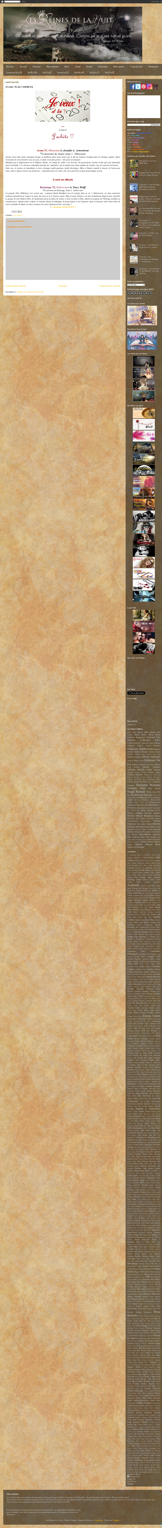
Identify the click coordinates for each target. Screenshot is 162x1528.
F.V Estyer (156, 1033)
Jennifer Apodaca (148, 1106)
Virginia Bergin (148, 1460)
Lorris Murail (137, 1211)
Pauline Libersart (153, 1328)
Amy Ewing (132, 888)
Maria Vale (156, 1242)
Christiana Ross (132, 966)
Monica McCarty (151, 1294)
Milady (130, 815)
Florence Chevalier (141, 1039)
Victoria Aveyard (141, 1458)
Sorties (89, 67)
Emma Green (151, 1016)
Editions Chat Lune (153, 754)
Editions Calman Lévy (136, 754)
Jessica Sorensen (134, 1116)
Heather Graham (134, 1067)
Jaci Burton (140, 1086)
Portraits (10, 67)
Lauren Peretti (150, 1183)
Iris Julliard (151, 1077)
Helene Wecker (140, 1070)
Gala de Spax (141, 1053)
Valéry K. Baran (140, 1453)
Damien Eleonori (133, 987)
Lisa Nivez (149, 1204)
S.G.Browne (136, 1365)
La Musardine (140, 808)
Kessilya (129, 1164)
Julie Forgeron (138, 1133)
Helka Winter (150, 1070)
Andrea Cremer (132, 895)
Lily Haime (156, 1197)
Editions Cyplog (134, 757)
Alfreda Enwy (144, 870)
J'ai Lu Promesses (142, 800)
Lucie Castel (151, 1216)
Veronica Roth (149, 1455)
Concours (37, 67)
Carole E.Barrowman (147, 946)
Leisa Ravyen (151, 1190)
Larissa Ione (132, 1175)
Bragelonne (140, 737)
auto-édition (145, 834)
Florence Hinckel (147, 1041)
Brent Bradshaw (155, 934)
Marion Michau (133, 1254)
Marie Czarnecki (143, 1244)
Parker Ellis (131, 1326)
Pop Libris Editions (144, 824)
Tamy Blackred (155, 1432)
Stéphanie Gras (155, 1415)
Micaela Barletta (154, 1282)
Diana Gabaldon (153, 993)
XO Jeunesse (132, 835)
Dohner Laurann (144, 996)
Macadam (148, 813)
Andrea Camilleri (155, 893)
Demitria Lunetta (140, 994)
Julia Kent (147, 1128)
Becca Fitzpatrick (144, 925)
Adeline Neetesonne (137, 863)
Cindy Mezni (143, 974)
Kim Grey (148, 1164)
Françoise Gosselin (153, 1043)
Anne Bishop (154, 907)
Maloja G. (156, 1235)
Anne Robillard (145, 910)
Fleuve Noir (147, 782)
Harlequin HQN (136, 788)
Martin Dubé (140, 1258)
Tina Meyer (144, 1446)
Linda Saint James (153, 1199)
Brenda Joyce (144, 934)
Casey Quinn (156, 948)
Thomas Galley (146, 1443)
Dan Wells (156, 987)
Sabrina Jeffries (134, 1367)
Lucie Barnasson (139, 1216)
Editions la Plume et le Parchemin (141, 779)
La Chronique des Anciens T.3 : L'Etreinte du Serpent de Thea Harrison (149, 210)
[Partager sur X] (17, 211)
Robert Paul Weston (138, 1353)
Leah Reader (140, 1190)
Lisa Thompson (136, 1206)
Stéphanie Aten (132, 1415)
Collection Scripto (147, 743)
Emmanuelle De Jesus (142, 1021)
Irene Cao (133, 1077)
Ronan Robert (131, 1357)
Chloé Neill (132, 964)
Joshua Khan (138, 1126)
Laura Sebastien (133, 1178)
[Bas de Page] (161, 1526)
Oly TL (157, 1318)
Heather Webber (148, 1067)
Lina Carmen (141, 1199)
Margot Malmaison (142, 1240)
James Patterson (153, 1091)
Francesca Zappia (139, 1044)
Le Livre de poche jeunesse (140, 810)
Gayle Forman (132, 1055)
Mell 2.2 (150, 1276)
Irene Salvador (142, 1077)
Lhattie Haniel (137, 1194)
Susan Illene (132, 1420)
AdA (129, 732)
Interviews (102, 67)
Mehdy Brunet (150, 1272)
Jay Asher (152, 1099)
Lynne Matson (155, 1223)
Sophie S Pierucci (154, 1405)
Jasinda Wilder (132, 1099)
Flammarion (138, 782)
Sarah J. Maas (150, 1376)
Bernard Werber (144, 929)
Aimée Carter (150, 863)
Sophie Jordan (156, 1403)
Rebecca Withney (132, 1348)
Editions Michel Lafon (139, 769)
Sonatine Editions (141, 829)
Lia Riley (145, 1195)
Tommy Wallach (137, 1448)
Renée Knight (131, 1350)
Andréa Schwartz (132, 898)
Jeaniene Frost (142, 1104)
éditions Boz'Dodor (153, 839)
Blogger (116, 1520)
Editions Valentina (135, 774)
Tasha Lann (137, 1436)
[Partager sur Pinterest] (21, 211)
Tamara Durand (149, 1429)
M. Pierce (156, 1228)
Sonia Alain (141, 1398)
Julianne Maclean (133, 1130)
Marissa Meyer (148, 1256)
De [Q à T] (94, 73)
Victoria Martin (155, 1458)
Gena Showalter (154, 1055)
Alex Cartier (147, 865)
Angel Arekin (154, 898)
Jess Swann (156, 1114)
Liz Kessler (135, 1209)
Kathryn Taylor (141, 1154)
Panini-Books (145, 821)
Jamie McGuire (142, 1093)
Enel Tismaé (150, 1023)
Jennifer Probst (144, 1111)
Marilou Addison (154, 1249)
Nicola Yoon (142, 1309)
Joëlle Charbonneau (135, 1128)
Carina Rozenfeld (142, 944)
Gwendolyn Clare (134, 1065)
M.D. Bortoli (131, 1230)
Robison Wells (145, 1355)
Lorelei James (152, 1209)
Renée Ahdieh (156, 1348)
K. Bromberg (150, 1137)
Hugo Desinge (154, 788)
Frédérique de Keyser (148, 1046)
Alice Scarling (132, 872)
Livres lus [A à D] (14, 73)
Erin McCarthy (139, 1028)
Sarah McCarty (140, 1379)
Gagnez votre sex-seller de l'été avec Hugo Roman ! (149, 174)
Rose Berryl (151, 1357)
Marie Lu (138, 1247)
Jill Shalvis (156, 1116)
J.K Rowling (148, 1084)
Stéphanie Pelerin (146, 1417)
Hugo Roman (136, 791)
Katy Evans (141, 1156)
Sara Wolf (130, 1377)
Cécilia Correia (132, 982)
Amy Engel (156, 886)
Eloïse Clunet (149, 1006)
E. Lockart (144, 998)
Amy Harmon (143, 888)
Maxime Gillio (149, 1269)
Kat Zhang (145, 1147)
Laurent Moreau (154, 1185)
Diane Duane (132, 996)
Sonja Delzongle (154, 1398)
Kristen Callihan (133, 1171)
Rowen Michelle (147, 1360)
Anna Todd (155, 905)
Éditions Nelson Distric (139, 839)
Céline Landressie (154, 982)
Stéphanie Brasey (143, 1415)
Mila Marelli (151, 1289)
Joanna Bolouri (132, 1119)
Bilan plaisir (118, 67)
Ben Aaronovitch (142, 927)
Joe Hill (130, 1121)
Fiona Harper (142, 1036)
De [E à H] (32, 73)
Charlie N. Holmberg (140, 961)
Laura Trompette (148, 1178)
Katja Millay (131, 1156)
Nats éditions (140, 819)
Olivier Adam (149, 1319)
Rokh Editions (151, 827)
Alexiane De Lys (153, 868)
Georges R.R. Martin (145, 1058)
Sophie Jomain (143, 1403)
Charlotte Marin (154, 961)
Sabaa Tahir (155, 1365)
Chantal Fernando (134, 959)
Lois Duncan (143, 1209)
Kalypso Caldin (147, 1140)
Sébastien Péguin (149, 1427)
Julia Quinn (155, 1128)
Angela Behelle (134, 900)
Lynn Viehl (145, 1223)
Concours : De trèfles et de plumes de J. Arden (148, 246)
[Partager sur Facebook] (19, 211)
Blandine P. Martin (154, 932)
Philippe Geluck (138, 1333)
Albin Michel (137, 732)
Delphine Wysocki (149, 991)
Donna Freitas (155, 996)
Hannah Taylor (154, 1065)
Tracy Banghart (150, 1448)
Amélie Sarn (137, 893)
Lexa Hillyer (152, 1192)
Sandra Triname (155, 1372)
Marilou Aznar (132, 1252)
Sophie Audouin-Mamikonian (138, 1400)
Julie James (156, 1133)
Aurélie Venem (140, 920)
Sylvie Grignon (138, 1427)
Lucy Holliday (139, 1218)
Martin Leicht (150, 1258)
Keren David (131, 1161)
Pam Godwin (145, 1323)
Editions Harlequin (151, 756)
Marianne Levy (132, 1244)
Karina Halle (155, 1142)
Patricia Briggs (141, 1325)
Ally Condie (142, 875)
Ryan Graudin (138, 1362)
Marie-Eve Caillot (141, 1249)
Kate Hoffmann (151, 1149)
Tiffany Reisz (155, 1444)
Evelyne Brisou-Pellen (142, 1033)
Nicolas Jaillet (151, 1308)
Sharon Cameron (149, 1391)
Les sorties (18, 215)
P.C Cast (147, 1321)
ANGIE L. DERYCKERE (143, 858)
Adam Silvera (149, 860)
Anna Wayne (132, 907)
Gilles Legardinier (141, 1060)
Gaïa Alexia (143, 1055)
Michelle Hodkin (154, 1287)
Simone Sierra (138, 1395)
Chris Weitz (155, 964)
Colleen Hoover (152, 976)
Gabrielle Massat (140, 1051)
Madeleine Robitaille (145, 1232)
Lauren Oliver (139, 1182)
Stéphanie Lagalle (133, 1417)
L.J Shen (153, 1171)
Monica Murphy (134, 1296)
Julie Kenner (142, 1135)
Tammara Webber (143, 1432)
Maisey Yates (147, 1235)
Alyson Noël (132, 877)
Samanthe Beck (151, 1369)
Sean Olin (139, 1388)
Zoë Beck (135, 1472)
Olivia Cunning (155, 1316)
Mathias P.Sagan (144, 1264)
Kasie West (152, 1145)
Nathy (153, 1306)
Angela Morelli (148, 900)
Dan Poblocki (146, 987)
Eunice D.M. (140, 1031)
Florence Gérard (133, 1041)
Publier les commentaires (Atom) (30, 292)
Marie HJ (152, 1244)
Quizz (77, 67)
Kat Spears (137, 1147)
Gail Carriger (151, 1051)
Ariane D (137, 914)
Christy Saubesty (150, 972)
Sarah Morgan (144, 1381)
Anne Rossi (156, 910)
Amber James (134, 882)
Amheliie (133, 885)
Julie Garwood (148, 1133)
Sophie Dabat (155, 1400)
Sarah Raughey (133, 1384)
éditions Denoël (146, 842)
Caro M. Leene (154, 944)
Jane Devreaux (143, 1096)
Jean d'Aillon (145, 1101)
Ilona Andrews (143, 1074)
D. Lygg (157, 984)
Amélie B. (146, 890)
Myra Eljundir (149, 1299)
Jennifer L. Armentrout (147, 1108)
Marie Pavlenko (149, 1247)
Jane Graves (156, 1096)
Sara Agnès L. (144, 1374)
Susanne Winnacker (145, 1420)
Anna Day (147, 905)
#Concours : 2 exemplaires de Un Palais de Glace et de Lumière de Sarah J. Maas (149, 224)
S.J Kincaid (145, 1365)
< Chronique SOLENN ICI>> (63, 207)
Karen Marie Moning (134, 1142)
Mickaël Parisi (131, 1289)
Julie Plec (152, 1135)
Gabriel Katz (150, 1048)
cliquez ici (131, 724)
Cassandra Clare (136, 951)
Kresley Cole (141, 1168)
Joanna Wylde (143, 1119)
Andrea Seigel (143, 895)
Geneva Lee (131, 1058)
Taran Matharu (150, 1434)
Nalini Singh (137, 1304)
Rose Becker (141, 1358)
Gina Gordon (139, 1063)
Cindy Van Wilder (154, 974)
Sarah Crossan (139, 1376)
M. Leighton (148, 1228)
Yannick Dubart (132, 1467)
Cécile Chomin (154, 979)
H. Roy (145, 1065)
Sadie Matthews (149, 1367)
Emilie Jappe (131, 1010)
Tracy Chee (136, 1451)
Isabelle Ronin (151, 1079)
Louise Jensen (137, 1213)
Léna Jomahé (151, 1225)
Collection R (133, 743)
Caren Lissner (155, 941)
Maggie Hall (137, 1235)
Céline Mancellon (134, 984)
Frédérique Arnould (134, 1046)
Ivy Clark (138, 1082)
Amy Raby (152, 888)
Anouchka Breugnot (147, 912)
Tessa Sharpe (140, 1439)
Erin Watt (150, 1028)
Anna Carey (138, 905)
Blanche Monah (141, 932)
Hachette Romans (148, 785)
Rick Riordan (141, 1351)
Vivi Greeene (156, 1462)
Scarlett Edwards (140, 1386)
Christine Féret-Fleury (135, 972)
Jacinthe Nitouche (153, 1086)
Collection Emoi (150, 740)
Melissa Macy (140, 1277)
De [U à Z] (109, 73)
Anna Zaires (144, 907)
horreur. (153, 837)
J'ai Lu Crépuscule (139, 797)
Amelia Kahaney (152, 882)
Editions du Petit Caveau (136, 777)
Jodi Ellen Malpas (154, 1119)
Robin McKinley (132, 1355)
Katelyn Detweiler (146, 1152)
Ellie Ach (147, 1003)
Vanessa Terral (150, 1453)
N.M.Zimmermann (148, 1301)
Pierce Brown (149, 1333)
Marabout (157, 813)
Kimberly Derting (133, 1166)
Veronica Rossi (138, 1455)
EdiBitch (130, 745)
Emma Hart (131, 1019)
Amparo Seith (145, 886)
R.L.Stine (147, 1338)
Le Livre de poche (152, 808)
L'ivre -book (139, 802)
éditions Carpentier (133, 842)
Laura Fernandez (143, 1175)
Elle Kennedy (137, 1003)
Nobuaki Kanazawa (143, 1312)
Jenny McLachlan (145, 1114)
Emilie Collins (154, 1008)
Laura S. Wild (155, 1176)
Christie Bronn (144, 967)
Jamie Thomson (154, 1093)
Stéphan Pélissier (155, 1410)
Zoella (155, 1469)
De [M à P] (79, 73)
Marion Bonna (155, 1251)
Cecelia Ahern (139, 957)
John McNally (138, 1123)
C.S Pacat (156, 939)
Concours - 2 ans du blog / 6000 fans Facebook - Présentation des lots (149, 186)
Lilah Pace (136, 1197)
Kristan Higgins (154, 1168)
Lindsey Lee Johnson (145, 1202)
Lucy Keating (151, 1218)
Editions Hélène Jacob (135, 761)
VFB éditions (146, 832)
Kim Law (157, 1164)
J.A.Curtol (140, 1084)
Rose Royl (137, 1360)
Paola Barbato (155, 1323)
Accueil (23, 67)
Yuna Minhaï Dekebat (147, 1467)
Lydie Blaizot (151, 1220)
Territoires (137, 832)
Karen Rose (147, 1142)
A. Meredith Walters (149, 855)
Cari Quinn (131, 944)
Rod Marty (156, 1355)
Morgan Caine (148, 1297)
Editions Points (140, 772)
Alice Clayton (155, 870)
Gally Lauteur (154, 1053)
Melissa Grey (131, 1277)
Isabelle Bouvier (139, 1079)
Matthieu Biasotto (149, 1266)
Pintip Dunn (138, 1336)
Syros (150, 829)
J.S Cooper (131, 1086)
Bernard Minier (155, 927)
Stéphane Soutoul (152, 1412)
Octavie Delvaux (144, 1316)
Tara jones (141, 1434)
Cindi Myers (135, 974)
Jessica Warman (147, 1116)
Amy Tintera (136, 891)
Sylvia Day (132, 1424)
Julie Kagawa (131, 1135)
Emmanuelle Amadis (144, 1019)
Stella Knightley (154, 1408)
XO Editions (156, 832)
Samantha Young (140, 1369)
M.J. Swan (139, 1230)
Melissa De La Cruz (152, 1274)
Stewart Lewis (144, 1410)
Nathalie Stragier (142, 1306)
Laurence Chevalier (140, 1185)
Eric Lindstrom (138, 1026)
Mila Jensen (142, 1289)
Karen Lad (156, 1140)
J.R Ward (157, 1084)
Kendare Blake (147, 1159)
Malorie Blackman (133, 1237)
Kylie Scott (144, 1171)
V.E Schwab (155, 1451)
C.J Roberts (148, 939)
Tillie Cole (135, 1446)
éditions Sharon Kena (147, 844)
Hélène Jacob (151, 792)
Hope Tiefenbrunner (147, 1072)
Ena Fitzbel (138, 1023)
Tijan (128, 1446)
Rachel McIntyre (132, 1341)
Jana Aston (131, 1096)
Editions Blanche (141, 752)
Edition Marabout (153, 746)
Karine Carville (132, 1145)
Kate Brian (130, 1149)
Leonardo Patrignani (139, 1192)
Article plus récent (16, 285)
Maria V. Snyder (143, 1242)
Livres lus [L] (63, 73)
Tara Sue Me (132, 1434)
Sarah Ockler (155, 1381)
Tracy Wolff (145, 1450)
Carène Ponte (147, 948)
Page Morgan (155, 1321)
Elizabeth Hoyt (151, 1001)
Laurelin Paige (138, 1180)
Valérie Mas (131, 1453)
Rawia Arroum (132, 1346)
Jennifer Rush (155, 1111)
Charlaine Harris (148, 959)
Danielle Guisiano (135, 989)
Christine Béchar (153, 969)
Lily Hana (131, 1199)
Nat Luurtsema (149, 1304)
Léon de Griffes (138, 1228)
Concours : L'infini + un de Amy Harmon (148, 234)
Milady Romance (144, 815)
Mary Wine (156, 1261)
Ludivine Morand (140, 1221)
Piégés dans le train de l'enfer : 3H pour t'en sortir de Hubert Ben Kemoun (149, 198)
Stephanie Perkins (133, 1410)
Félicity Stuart (138, 1048)
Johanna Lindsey (150, 1121)
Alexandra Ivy (140, 868)
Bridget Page (132, 937)
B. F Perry (150, 920)
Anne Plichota (133, 909)
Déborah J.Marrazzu (133, 998)
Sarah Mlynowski (153, 1379)
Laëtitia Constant (147, 1187)
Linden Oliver (132, 1202)
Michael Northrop (148, 1284)
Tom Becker (153, 1446)
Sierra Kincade (147, 1393)
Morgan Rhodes (138, 1299)
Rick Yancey (151, 1351)
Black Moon (140, 735)
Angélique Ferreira (140, 903)
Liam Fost (153, 1195)
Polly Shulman (147, 1336)
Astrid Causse (137, 917)
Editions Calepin (154, 752)
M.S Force (147, 1230)
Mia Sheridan (142, 1282)
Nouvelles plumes (153, 819)
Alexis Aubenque (132, 870)
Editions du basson (153, 777)
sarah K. (150, 1472)
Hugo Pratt (157, 1072)
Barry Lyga (138, 922)
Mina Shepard (137, 1291)
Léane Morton (141, 1225)
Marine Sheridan (144, 1252)
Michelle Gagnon (141, 1287)
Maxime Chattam (138, 1269)
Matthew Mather (136, 1266)
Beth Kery (130, 932)
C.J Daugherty (139, 939)
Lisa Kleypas (141, 1204)
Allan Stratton (155, 873)
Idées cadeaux (53, 67)
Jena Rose (137, 1106)
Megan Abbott (139, 1272)
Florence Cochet (154, 1039)
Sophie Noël (143, 1406)
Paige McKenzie (133, 1323)
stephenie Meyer (134, 1474)
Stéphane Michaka (134, 1413)
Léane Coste (131, 1225)
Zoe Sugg (148, 1470)
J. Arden (146, 1082)
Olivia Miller (131, 1319)
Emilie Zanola (155, 1010)
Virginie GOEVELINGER (142, 1462)
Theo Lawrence (141, 1441)
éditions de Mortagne (135, 847)
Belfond (129, 735)
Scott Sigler (151, 1386)
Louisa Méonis (149, 1211)
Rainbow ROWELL (141, 1343)
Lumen (139, 813)
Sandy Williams (132, 1374)
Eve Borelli (151, 1031)
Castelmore (150, 737)
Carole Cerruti (132, 946)
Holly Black (136, 1072)
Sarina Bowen (148, 1384)
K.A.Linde (137, 1140)
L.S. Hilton (136, 1173)
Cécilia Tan (143, 982)
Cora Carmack (132, 979)
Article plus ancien (109, 285)
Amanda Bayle (146, 877)
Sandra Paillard (142, 1372)
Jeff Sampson (152, 1104)
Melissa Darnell (138, 1274)
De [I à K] (47, 73)
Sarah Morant (132, 1381)
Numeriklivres (132, 821)
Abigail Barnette (139, 860)
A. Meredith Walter (134, 855)
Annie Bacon (132, 912)
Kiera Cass (138, 1163)
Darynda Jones (153, 989)
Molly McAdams (149, 1291)
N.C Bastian (137, 1301)
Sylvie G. (151, 1424)
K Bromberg (139, 1137)
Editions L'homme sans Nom (143, 765)
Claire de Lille (131, 977)
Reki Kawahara (145, 1348)
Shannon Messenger (135, 1391)
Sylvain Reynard (154, 1422)
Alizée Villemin (143, 873)
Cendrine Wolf (153, 956)
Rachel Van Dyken (146, 1341)
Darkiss (157, 743)
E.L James (152, 998)
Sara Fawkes (155, 1374)
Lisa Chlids (156, 1202)
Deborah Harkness (134, 991)
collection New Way (140, 837)
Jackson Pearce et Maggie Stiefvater (141, 1089)
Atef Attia (147, 917)
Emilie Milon (143, 1010)
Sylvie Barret (143, 1424)
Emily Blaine (133, 1012)
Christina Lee (140, 969)
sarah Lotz (157, 1472)
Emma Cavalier (147, 1012)
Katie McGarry (154, 1154)
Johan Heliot (139, 1121)
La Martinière (139, 805)
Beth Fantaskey (154, 930)
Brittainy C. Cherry (147, 937)
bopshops (99, 1520)
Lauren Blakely (150, 1180)
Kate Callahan (139, 1149)
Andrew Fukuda (154, 895)
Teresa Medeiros (147, 1436)
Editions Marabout (151, 767)
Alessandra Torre (137, 865)
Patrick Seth (152, 1326)
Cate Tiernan (151, 954)
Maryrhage (132, 1263)
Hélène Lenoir (131, 1074)
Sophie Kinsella (133, 1406)
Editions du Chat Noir (152, 775)
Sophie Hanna (131, 1403)
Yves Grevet (139, 1470)
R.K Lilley (139, 1338)
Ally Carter (131, 875)
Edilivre (140, 746)
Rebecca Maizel (155, 1346)
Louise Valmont (148, 1214)
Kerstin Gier (155, 1161)
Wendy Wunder (144, 1465)
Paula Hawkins (140, 1328)
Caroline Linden (137, 948)
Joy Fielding (148, 1126)
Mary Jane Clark (146, 1261)
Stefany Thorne (143, 1408)
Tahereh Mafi (138, 1429)
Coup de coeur (136, 67)
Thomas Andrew (134, 1443)
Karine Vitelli (143, 1145)
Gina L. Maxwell (153, 1063)
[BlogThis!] (14, 211)
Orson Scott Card (134, 1321)
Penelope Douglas (134, 1331)
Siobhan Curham (149, 1396)
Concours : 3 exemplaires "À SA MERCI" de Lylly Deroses (149, 271)
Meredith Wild (148, 1279)
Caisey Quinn (132, 941)
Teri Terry (156, 1436)
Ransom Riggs (154, 1343)
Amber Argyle (154, 880)
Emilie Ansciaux (141, 1008)
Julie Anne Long (148, 1130)
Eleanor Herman (139, 1001)
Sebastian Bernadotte (152, 1388)
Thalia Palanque (150, 1439)
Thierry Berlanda (154, 1441)
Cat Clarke (142, 954)
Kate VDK (135, 1152)
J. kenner (153, 1082)
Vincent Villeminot (135, 1460)
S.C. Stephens (151, 1362)
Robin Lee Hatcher (153, 1353)
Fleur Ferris (151, 1036)
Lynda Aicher (136, 1223)
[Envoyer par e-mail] (12, 211)
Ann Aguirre (152, 903)
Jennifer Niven (132, 1111)
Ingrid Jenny (153, 1074)
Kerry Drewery (143, 1161)
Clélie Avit (140, 977)
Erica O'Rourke (150, 1026)
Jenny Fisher (132, 1114)
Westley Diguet (155, 1465)
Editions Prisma (154, 772)
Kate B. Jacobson (154, 1147)
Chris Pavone (144, 964)
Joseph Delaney (150, 1123)
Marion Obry (147, 1254)
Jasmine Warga (143, 1098)
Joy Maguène (156, 1126)
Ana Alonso (145, 893)
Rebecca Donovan (143, 1346)
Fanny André (132, 1036)
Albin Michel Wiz (152, 732)
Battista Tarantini (150, 922)
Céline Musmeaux (148, 984)
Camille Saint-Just (144, 941)
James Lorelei (140, 1091)
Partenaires (153, 67)
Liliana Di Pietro (146, 1197)
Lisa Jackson (131, 1204)
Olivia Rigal (140, 1319)
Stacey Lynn (132, 1408)
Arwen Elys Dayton (148, 914)
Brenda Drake (132, 934)
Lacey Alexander (147, 1173)
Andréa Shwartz (144, 898)
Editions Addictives (140, 749)
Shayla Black (136, 1393)
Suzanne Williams (140, 1422)
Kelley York (151, 1157)
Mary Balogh (135, 1261)
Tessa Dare (131, 1439)
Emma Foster (137, 1016)
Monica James (137, 1294)
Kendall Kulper (137, 1159)
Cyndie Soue (143, 979)
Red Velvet (140, 827)
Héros (66, 67)
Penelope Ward (148, 1330)
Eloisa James (138, 1005)
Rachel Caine (155, 1338)
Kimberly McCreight (148, 1166)
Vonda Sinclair (132, 1465)
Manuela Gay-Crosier (147, 1237)
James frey (131, 1093)
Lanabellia (157, 1173)
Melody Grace (137, 1280)
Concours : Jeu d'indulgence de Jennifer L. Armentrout (148, 259)
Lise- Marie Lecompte (149, 1206)
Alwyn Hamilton (154, 875)
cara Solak (142, 1472)
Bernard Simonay (132, 929)
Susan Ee (156, 1417)
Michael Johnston (133, 1284)
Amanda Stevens (142, 880)
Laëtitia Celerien (133, 1187)
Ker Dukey (156, 1159)
